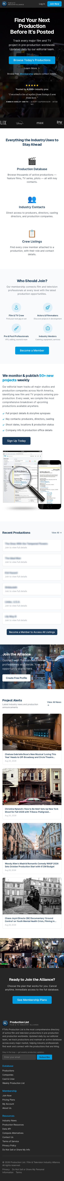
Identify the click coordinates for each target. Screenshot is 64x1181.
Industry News (9, 1120)
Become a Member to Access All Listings (32, 632)
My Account (8, 1104)
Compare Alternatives (12, 1133)
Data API (6, 1129)
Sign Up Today (16, 440)
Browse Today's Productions (32, 60)
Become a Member (32, 350)
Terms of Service (10, 1141)
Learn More (30, 68)
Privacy (6, 1169)
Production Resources (13, 1124)
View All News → (54, 703)
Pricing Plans (8, 1099)
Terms (19, 1172)
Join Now (54, 4)
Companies (7, 1074)
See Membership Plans (32, 999)
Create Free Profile (16, 677)
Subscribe (44, 1057)
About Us (6, 1108)
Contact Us (7, 1137)
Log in (42, 4)
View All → (57, 532)
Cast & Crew (8, 1079)
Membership (26, 73)
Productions (8, 1070)
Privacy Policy (9, 1145)
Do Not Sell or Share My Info (16, 1149)
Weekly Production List (13, 1083)
